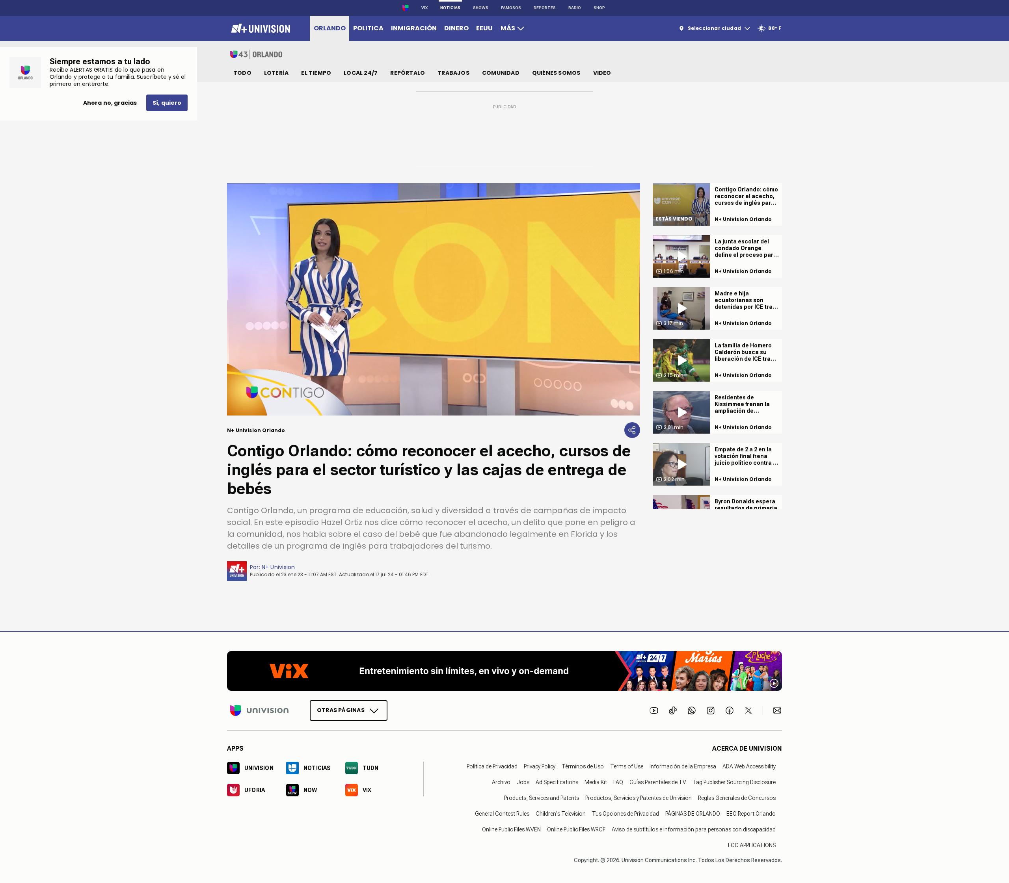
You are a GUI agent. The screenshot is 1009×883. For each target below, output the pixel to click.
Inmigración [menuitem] (414, 28)
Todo (242, 73)
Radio (574, 8)
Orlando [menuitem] (330, 28)
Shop (599, 8)
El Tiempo (316, 73)
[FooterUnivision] (259, 710)
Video (602, 73)
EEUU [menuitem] (484, 28)
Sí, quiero (167, 103)
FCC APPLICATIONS (752, 845)
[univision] (259, 28)
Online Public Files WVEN (511, 829)
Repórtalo (407, 73)
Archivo (501, 782)
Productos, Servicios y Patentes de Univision (638, 797)
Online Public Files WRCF (576, 829)
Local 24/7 (361, 73)
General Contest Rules (502, 813)
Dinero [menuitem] (456, 28)
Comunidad (500, 73)
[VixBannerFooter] (504, 671)
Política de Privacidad (492, 766)
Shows (480, 8)
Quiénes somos (556, 73)
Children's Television (561, 813)
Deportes (545, 8)
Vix (424, 8)
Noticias (450, 8)
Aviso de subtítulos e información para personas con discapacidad (694, 829)
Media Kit (596, 782)
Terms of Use (626, 766)
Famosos (511, 8)
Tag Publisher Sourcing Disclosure (734, 782)
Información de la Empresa (683, 766)
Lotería (276, 73)
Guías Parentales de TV (657, 782)
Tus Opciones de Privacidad (625, 813)
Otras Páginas (341, 710)
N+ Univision (278, 567)
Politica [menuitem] (368, 28)
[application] (433, 299)
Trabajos (453, 73)
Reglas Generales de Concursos (737, 797)
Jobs (523, 782)
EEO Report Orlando (751, 813)
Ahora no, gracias (110, 103)
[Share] (632, 430)
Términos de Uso (583, 766)
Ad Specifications (557, 782)
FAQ (618, 782)
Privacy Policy (539, 766)
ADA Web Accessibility (749, 766)
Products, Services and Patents (541, 797)
